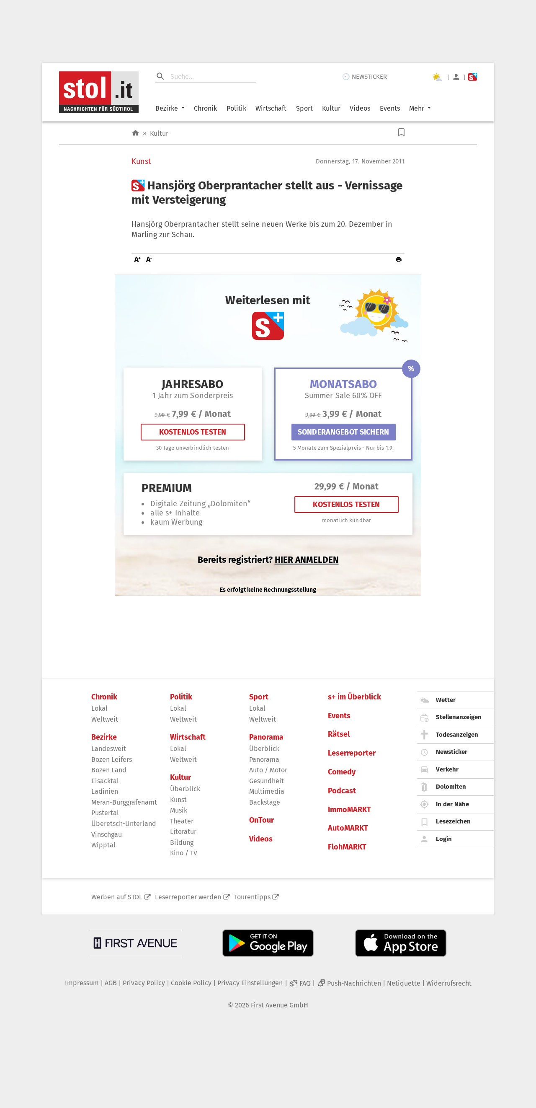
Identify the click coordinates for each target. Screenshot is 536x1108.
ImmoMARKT (349, 809)
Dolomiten (451, 786)
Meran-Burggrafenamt (124, 802)
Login (444, 839)
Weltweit (104, 719)
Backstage (264, 802)
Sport (304, 108)
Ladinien (104, 791)
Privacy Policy (144, 983)
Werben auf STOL (116, 897)
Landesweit (108, 749)
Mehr (416, 108)
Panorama (266, 737)
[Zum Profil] (456, 76)
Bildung (181, 843)
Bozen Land (108, 770)
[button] (401, 132)
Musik (178, 810)
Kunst (141, 161)
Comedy (342, 772)
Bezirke (166, 108)
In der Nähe (452, 804)
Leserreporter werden (188, 897)
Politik (236, 108)
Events (390, 108)
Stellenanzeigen (459, 717)
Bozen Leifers (111, 760)
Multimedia (266, 791)
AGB (111, 983)
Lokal (99, 708)
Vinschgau (106, 835)
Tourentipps (252, 897)
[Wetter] (436, 77)
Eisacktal (105, 781)
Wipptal (103, 845)
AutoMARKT (348, 828)
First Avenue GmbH (279, 1005)
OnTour (261, 820)
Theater (181, 821)
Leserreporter (352, 753)
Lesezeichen (453, 821)
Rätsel (339, 734)
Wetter (446, 700)
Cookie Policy (191, 983)
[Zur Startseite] (135, 133)
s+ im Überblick (354, 697)
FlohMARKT (347, 847)
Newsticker (451, 752)
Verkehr (447, 769)
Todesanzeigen (457, 734)
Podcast (342, 791)
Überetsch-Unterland (123, 824)
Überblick (185, 789)
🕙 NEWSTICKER (364, 76)
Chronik (205, 108)
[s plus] (472, 76)
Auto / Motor (268, 770)
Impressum (82, 983)
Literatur (183, 832)
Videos (360, 108)
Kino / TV (183, 853)
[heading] (268, 193)
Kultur (331, 108)
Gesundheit (266, 781)
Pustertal (105, 813)
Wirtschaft (270, 108)
